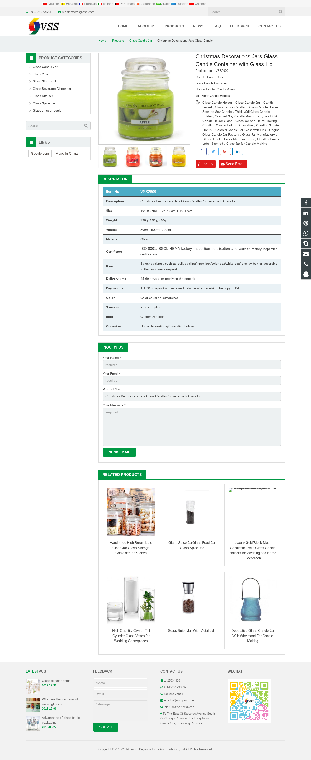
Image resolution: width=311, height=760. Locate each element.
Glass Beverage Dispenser (52, 88)
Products (118, 40)
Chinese (200, 3)
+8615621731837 (175, 687)
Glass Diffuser (43, 96)
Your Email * (111, 373)
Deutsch (54, 3)
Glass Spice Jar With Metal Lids (192, 630)
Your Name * (112, 357)
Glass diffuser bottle (47, 110)
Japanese (148, 3)
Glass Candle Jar (140, 40)
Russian (182, 3)
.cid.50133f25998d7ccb (179, 707)
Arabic (166, 3)
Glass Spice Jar (44, 103)
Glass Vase (41, 74)
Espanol (72, 3)
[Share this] (201, 151)
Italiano (108, 3)
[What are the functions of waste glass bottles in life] (33, 711)
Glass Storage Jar (46, 81)
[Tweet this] (213, 151)
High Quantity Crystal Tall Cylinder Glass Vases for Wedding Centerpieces (131, 636)
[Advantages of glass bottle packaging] (33, 730)
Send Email (235, 164)
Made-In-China (67, 153)
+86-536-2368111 (42, 12)
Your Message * (114, 405)
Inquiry (207, 164)
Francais (90, 3)
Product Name (113, 389)
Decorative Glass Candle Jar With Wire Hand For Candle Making (252, 636)
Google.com (40, 153)
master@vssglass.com (78, 12)
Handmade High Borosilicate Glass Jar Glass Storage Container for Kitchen (131, 548)
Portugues (127, 3)
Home (102, 40)
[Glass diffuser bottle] (33, 692)
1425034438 (172, 680)
